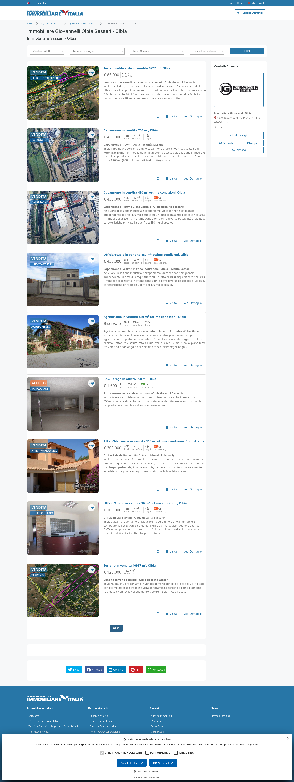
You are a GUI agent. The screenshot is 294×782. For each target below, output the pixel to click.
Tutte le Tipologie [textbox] (83, 51)
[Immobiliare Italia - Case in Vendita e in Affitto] (55, 11)
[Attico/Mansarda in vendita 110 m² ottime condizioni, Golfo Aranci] (63, 466)
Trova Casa (157, 726)
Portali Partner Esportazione (105, 731)
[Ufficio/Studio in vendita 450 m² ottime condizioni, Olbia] (63, 279)
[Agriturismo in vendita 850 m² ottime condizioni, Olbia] (63, 341)
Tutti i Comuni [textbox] (141, 51)
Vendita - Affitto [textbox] (42, 51)
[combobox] (47, 51)
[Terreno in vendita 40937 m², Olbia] (63, 590)
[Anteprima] (158, 116)
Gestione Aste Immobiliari (103, 726)
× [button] (288, 738)
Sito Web (227, 143)
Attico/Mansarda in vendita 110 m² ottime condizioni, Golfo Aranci (154, 441)
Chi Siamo (33, 716)
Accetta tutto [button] (132, 762)
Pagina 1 (116, 628)
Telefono (240, 150)
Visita (173, 116)
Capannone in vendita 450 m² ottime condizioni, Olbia (144, 192)
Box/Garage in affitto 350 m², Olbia (130, 379)
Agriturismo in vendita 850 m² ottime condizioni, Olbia (145, 317)
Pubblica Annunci (251, 12)
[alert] (147, 757)
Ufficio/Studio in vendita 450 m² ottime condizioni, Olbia (146, 255)
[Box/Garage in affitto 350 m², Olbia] (63, 404)
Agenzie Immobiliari (161, 716)
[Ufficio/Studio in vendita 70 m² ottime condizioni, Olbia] (63, 528)
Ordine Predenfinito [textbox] (204, 51)
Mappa (253, 143)
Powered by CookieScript (147, 778)
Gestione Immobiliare (101, 721)
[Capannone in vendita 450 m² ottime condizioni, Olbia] (63, 217)
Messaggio (241, 135)
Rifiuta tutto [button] (163, 762)
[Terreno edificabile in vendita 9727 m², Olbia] (63, 93)
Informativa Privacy (38, 731)
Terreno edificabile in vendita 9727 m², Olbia (137, 68)
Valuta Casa (157, 731)
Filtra (247, 50)
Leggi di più (252, 745)
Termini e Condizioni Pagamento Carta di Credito (54, 726)
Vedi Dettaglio (193, 116)
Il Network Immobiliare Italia (43, 721)
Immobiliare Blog (221, 716)
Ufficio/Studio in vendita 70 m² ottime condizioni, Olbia (145, 503)
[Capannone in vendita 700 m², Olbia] (63, 155)
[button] (101, 752)
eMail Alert (156, 721)
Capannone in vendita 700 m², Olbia (131, 130)
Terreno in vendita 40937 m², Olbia (130, 565)
